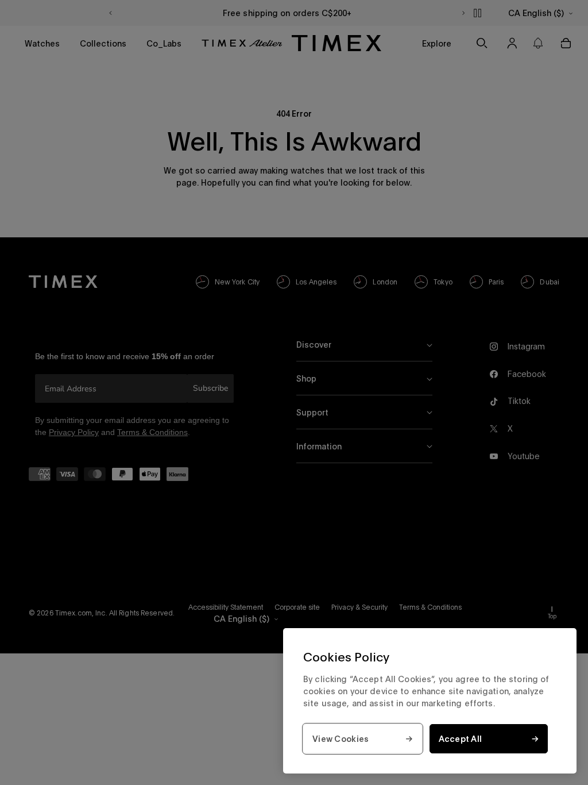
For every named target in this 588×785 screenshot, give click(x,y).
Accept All (460, 738)
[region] (430, 701)
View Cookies (340, 738)
